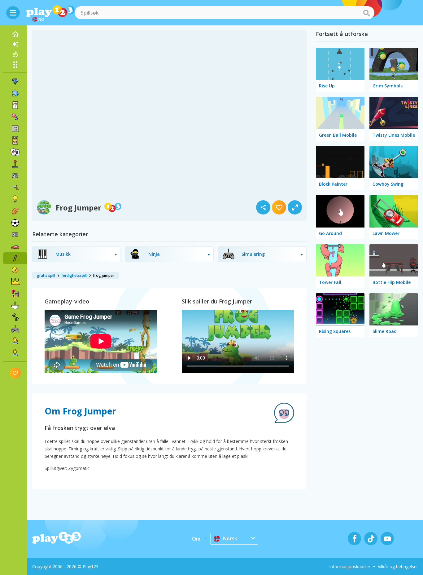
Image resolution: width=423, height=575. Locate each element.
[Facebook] (354, 538)
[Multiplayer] (15, 329)
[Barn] (15, 352)
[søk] (366, 12)
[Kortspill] (15, 140)
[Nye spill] (15, 44)
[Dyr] (15, 317)
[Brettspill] (15, 176)
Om (196, 538)
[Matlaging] (15, 305)
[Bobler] (15, 117)
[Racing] (15, 246)
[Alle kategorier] (15, 64)
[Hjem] (15, 34)
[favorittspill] (15, 373)
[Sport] (15, 211)
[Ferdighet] (15, 258)
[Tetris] (15, 293)
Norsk (230, 538)
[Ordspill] (15, 129)
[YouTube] (387, 538)
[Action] (15, 187)
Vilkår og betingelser (398, 566)
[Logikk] (15, 199)
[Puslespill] (15, 93)
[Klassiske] (15, 235)
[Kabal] (15, 152)
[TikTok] (370, 538)
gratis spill (46, 275)
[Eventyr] (15, 270)
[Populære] (15, 54)
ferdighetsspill (74, 275)
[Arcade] (15, 164)
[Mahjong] (15, 105)
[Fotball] (15, 223)
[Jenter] (15, 341)
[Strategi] (15, 282)
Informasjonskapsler (349, 566)
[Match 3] (15, 81)
